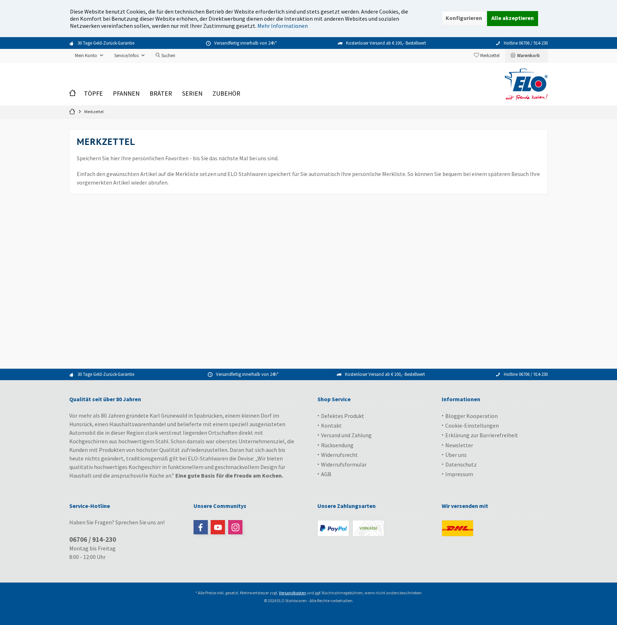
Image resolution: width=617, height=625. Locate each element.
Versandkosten (292, 592)
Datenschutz (461, 464)
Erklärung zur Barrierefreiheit (481, 435)
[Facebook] (201, 527)
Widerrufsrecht (339, 454)
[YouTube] (218, 527)
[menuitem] (526, 55)
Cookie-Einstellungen (472, 425)
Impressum (459, 474)
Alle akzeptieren (512, 17)
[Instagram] (235, 527)
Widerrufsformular (344, 464)
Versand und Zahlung (346, 435)
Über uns (456, 454)
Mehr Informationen (282, 25)
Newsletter (459, 445)
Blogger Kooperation (471, 415)
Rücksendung (337, 445)
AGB (326, 474)
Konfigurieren (464, 17)
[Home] (74, 93)
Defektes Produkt (342, 415)
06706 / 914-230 (92, 539)
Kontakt (331, 425)
